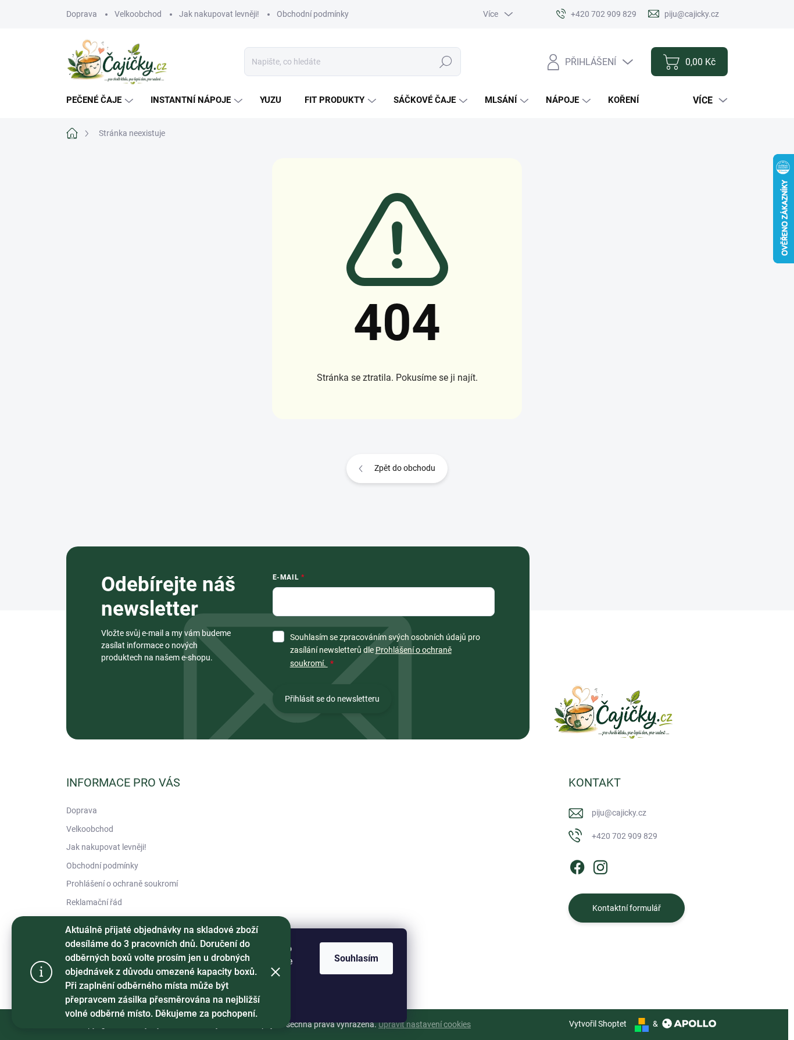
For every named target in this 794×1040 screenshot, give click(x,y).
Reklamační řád (94, 902)
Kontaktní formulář (626, 908)
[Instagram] (600, 865)
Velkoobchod (138, 14)
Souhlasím (356, 958)
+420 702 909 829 (624, 836)
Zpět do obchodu (404, 468)
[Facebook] (577, 865)
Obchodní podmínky (313, 14)
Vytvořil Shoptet (598, 1023)
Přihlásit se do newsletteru (332, 698)
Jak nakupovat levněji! (219, 14)
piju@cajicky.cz (619, 812)
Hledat (445, 61)
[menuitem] (101, 100)
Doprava (81, 14)
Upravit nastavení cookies (424, 1024)
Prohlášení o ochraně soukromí (122, 883)
